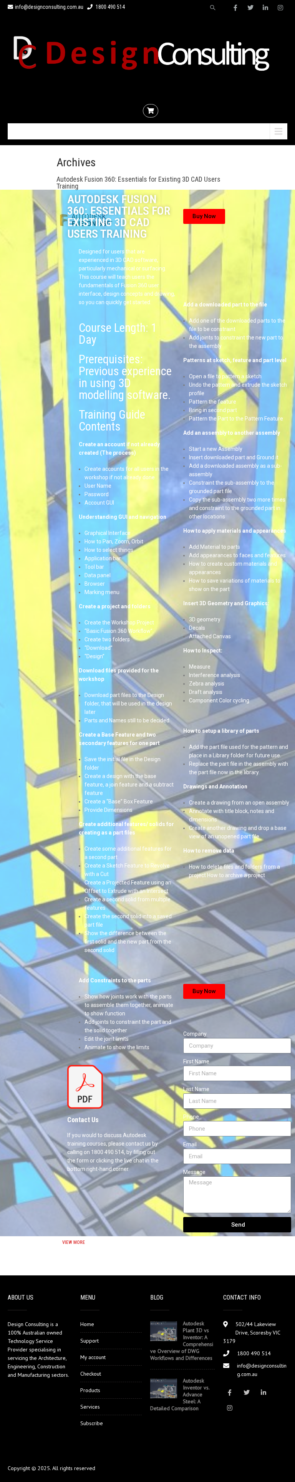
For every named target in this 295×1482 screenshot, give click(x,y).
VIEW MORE (73, 1242)
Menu (24, 131)
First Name (196, 1061)
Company (195, 1034)
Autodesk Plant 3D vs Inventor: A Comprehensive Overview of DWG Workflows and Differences (181, 1340)
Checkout (90, 1373)
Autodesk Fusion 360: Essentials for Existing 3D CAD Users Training (138, 182)
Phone (191, 1117)
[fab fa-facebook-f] (235, 7)
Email (190, 1144)
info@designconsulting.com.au (49, 7)
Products (90, 1390)
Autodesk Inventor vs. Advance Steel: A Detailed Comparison (179, 1394)
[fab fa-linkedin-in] (265, 7)
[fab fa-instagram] (280, 7)
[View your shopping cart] (151, 111)
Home (87, 1324)
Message (194, 1172)
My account (93, 1357)
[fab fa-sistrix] (213, 7)
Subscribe (91, 1423)
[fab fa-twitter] (250, 7)
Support (89, 1340)
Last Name (196, 1089)
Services (90, 1406)
